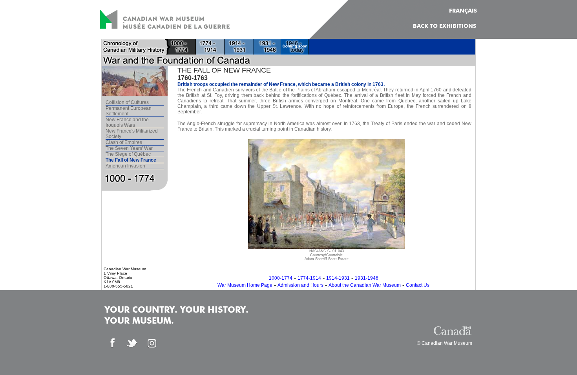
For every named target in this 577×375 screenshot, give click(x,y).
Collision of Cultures (127, 102)
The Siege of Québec (128, 154)
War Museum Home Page (244, 285)
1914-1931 (338, 278)
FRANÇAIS (463, 11)
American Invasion (125, 166)
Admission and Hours (300, 285)
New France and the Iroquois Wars (127, 122)
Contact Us (417, 285)
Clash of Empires (124, 142)
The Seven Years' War (129, 148)
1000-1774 (280, 278)
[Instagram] (152, 343)
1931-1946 (366, 278)
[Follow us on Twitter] (132, 343)
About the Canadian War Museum (365, 285)
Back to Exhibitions (444, 26)
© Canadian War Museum (444, 343)
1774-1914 (309, 278)
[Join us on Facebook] (113, 343)
